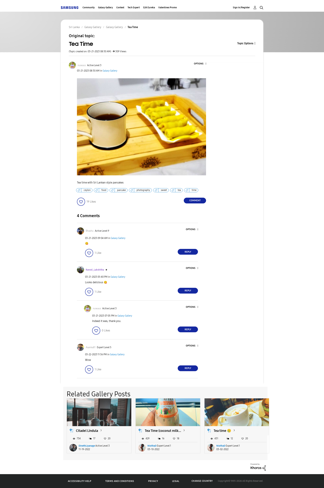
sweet (164, 190)
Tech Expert (134, 7)
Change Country (202, 481)
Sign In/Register (241, 7)
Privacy (153, 481)
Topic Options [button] (245, 43)
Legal (175, 481)
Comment (195, 200)
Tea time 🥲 (222, 431)
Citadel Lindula (87, 431)
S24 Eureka (149, 7)
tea (179, 190)
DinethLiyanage (87, 445)
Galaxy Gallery (105, 7)
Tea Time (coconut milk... (163, 431)
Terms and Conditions (119, 481)
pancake (121, 190)
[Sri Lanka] (69, 7)
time (194, 190)
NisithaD (151, 445)
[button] (200, 63)
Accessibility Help (79, 481)
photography (143, 190)
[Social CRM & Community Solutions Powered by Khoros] (258, 466)
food (103, 190)
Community (89, 7)
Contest (120, 7)
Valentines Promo (167, 7)
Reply (188, 251)
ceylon (87, 190)
